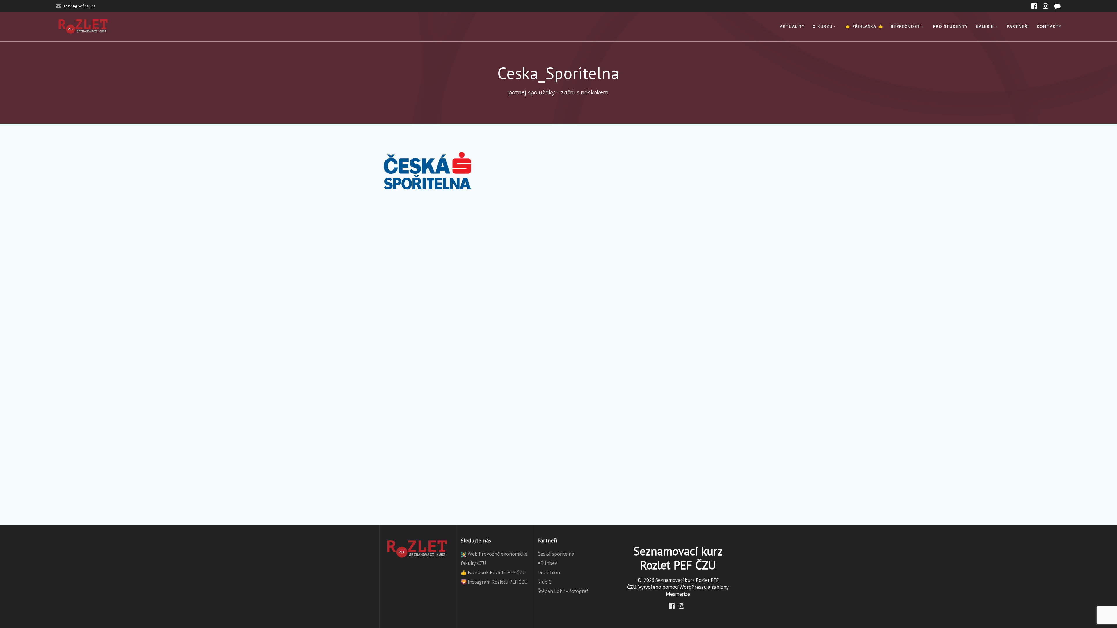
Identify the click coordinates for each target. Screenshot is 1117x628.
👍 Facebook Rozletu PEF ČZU (493, 572)
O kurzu (822, 26)
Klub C (545, 582)
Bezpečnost (905, 26)
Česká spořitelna (556, 554)
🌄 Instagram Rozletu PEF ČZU (494, 582)
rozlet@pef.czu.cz (79, 5)
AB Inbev (547, 563)
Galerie (985, 26)
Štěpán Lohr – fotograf (563, 591)
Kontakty (1049, 26)
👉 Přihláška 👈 (864, 26)
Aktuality (792, 26)
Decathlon (549, 572)
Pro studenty (950, 26)
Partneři (1018, 26)
